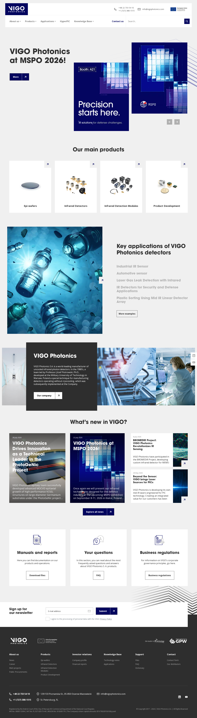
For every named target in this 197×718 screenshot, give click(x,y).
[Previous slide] (169, 122)
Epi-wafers (45, 660)
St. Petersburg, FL (49, 699)
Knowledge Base (83, 21)
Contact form (173, 660)
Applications (47, 21)
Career (12, 664)
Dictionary (139, 668)
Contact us (118, 21)
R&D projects (15, 668)
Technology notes (112, 660)
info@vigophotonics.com (153, 9)
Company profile (79, 660)
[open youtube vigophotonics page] (194, 362)
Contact (171, 654)
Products (30, 21)
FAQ (137, 664)
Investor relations (82, 654)
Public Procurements (18, 672)
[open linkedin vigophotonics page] (194, 355)
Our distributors (174, 664)
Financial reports (79, 664)
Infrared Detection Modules (49, 669)
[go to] (178, 9)
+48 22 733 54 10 (126, 7)
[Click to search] (187, 21)
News (11, 660)
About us (14, 21)
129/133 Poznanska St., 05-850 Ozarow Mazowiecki (66, 693)
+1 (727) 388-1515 (127, 10)
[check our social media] (179, 696)
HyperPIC (65, 21)
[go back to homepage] (16, 9)
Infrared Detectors (49, 664)
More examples (127, 314)
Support (139, 654)
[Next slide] (177, 122)
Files (137, 660)
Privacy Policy (106, 619)
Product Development (50, 674)
